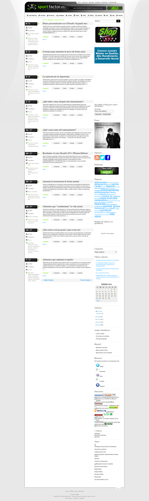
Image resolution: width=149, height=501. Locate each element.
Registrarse (95, 8)
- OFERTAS (71, 491)
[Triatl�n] (119, 15)
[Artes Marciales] (32, 15)
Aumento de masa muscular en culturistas (107, 260)
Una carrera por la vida (102, 273)
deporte (30, 91)
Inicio (74, 8)
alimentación (31, 38)
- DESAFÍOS (81, 491)
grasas (108, 194)
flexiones (96, 194)
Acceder (101, 8)
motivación (111, 200)
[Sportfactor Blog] (46, 7)
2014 (99, 311)
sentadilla (117, 208)
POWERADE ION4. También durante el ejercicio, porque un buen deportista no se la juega (107, 277)
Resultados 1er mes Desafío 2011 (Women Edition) (65, 153)
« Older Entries (48, 280)
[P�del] (105, 15)
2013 (99, 317)
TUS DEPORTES (112, 2)
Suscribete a (74, 494)
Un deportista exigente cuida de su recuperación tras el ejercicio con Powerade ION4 (105, 264)
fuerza (103, 194)
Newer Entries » (85, 280)
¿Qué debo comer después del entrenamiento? (63, 101)
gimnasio (30, 247)
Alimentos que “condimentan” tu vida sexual (63, 206)
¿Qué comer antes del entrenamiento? (59, 129)
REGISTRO (91, 2)
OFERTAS (79, 8)
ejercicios (30, 246)
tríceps (107, 214)
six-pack (97, 211)
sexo (36, 197)
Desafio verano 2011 (33, 39)
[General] (91, 15)
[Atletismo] (41, 15)
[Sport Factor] (115, 8)
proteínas (30, 121)
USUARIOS (97, 2)
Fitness (29, 191)
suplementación (31, 172)
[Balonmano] (60, 15)
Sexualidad (34, 191)
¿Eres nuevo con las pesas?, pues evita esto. (62, 229)
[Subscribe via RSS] (97, 160)
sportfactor (30, 44)
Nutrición (35, 43)
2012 (100, 319)
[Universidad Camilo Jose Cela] (107, 63)
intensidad (35, 247)
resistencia (99, 208)
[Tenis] (112, 15)
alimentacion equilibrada (33, 274)
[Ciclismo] (69, 15)
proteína (114, 204)
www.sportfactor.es (100, 212)
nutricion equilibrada (107, 202)
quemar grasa (31, 197)
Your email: (97, 109)
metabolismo (36, 66)
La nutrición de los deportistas (56, 76)
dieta (96, 188)
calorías (36, 64)
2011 (100, 322)
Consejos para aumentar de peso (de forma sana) (64, 51)
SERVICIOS (85, 2)
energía (30, 116)
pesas (34, 68)
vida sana (35, 44)
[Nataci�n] (98, 15)
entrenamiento (31, 196)
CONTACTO (75, 498)
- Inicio (66, 491)
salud (35, 93)
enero (100, 313)
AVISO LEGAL (68, 498)
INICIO (79, 2)
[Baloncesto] (51, 15)
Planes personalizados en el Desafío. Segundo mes (65, 23)
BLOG (84, 8)
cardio (35, 38)
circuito (104, 186)
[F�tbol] (83, 15)
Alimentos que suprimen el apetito (58, 259)
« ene (97, 300)
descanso (30, 66)
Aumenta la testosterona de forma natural (61, 181)
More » (45, 39)
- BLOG (76, 491)
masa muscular (31, 249)
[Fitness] (76, 15)
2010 (100, 325)
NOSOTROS (104, 2)
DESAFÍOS (89, 8)
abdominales (31, 243)
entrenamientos (31, 41)
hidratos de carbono (32, 118)
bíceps (109, 184)
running (106, 208)
